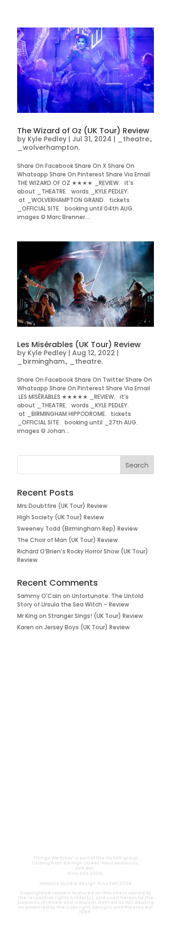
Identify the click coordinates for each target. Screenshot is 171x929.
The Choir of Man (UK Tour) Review (67, 540)
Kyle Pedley (47, 139)
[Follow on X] (96, 817)
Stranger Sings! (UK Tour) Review (95, 616)
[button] (17, 12)
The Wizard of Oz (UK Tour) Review (83, 130)
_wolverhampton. (48, 147)
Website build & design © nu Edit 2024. (85, 883)
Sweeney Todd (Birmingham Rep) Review (77, 528)
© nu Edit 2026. (85, 873)
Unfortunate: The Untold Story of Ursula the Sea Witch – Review (80, 600)
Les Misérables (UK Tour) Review (79, 344)
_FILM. (85, 709)
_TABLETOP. (86, 754)
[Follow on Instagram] (74, 817)
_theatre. (134, 139)
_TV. (85, 785)
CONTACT (59, 838)
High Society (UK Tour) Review (60, 517)
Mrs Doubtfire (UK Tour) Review (62, 506)
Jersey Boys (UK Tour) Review (87, 627)
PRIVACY (111, 838)
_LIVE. (85, 769)
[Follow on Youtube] (51, 817)
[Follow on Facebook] (119, 817)
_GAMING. (85, 739)
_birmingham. (41, 361)
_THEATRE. (85, 724)
